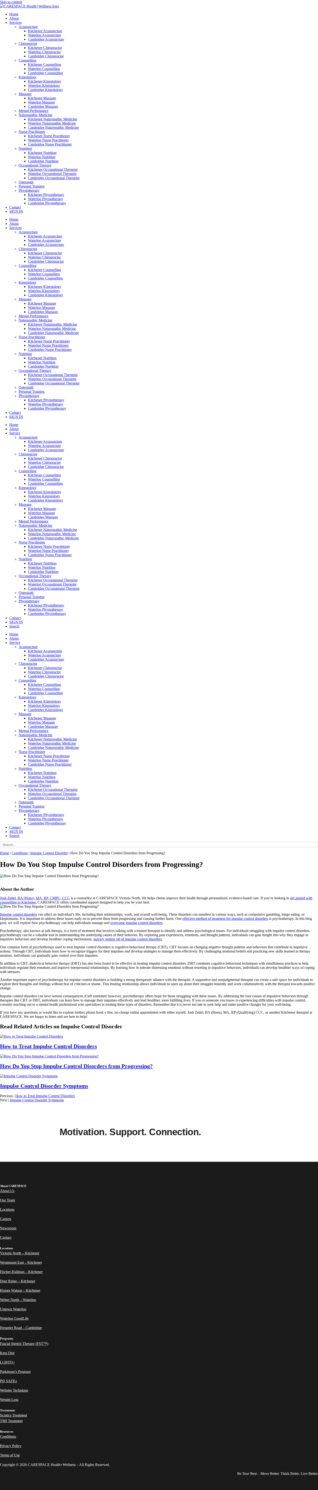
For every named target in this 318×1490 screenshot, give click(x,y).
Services (15, 22)
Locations (7, 1209)
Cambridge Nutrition (43, 161)
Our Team (7, 1200)
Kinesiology (28, 77)
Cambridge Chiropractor (46, 56)
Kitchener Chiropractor (45, 48)
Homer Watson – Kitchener (20, 1290)
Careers (5, 1219)
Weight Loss (9, 1400)
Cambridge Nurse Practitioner (50, 144)
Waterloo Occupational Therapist (52, 174)
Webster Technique (14, 1390)
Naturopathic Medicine (35, 115)
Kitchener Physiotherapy (46, 195)
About (14, 18)
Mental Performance (33, 111)
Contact (15, 207)
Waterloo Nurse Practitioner (48, 140)
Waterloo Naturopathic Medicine (52, 123)
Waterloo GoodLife (14, 1318)
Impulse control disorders (18, 914)
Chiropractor (28, 43)
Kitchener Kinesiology (44, 81)
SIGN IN (16, 211)
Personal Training (31, 186)
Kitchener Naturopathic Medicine (52, 119)
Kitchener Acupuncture (45, 31)
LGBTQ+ (7, 1362)
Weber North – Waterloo (18, 1300)
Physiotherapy (29, 190)
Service (14, 433)
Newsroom (8, 1228)
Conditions (20, 853)
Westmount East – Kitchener (21, 1262)
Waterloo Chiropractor (44, 52)
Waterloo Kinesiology (44, 85)
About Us (7, 1191)
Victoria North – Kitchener (19, 1253)
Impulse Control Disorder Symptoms (44, 1086)
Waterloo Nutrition (41, 157)
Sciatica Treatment (13, 1415)
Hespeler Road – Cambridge (21, 1328)
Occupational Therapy (35, 165)
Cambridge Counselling (45, 73)
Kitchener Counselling (44, 64)
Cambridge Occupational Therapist (53, 178)
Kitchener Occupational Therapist (53, 169)
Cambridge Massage (43, 106)
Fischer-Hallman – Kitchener (21, 1272)
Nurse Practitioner (32, 132)
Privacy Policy (10, 1446)
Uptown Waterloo (13, 1309)
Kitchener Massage (42, 98)
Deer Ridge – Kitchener (17, 1281)
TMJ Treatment (11, 1421)
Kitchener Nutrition (42, 153)
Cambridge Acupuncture (46, 39)
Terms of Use (10, 1455)
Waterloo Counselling (44, 69)
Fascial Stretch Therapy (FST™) (24, 1344)
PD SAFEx (8, 1381)
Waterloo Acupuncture (44, 35)
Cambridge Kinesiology (45, 90)
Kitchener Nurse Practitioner (49, 136)
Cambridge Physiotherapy (47, 203)
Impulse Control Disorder (49, 853)
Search (14, 626)
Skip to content (11, 2)
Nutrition (25, 148)
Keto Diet (7, 1353)
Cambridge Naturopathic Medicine (53, 127)
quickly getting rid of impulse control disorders (127, 939)
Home (13, 14)
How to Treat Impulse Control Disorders (48, 1046)
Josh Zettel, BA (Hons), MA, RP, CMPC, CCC (35, 898)
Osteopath (26, 182)
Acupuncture (28, 27)
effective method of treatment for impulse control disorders (225, 919)
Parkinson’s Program (15, 1372)
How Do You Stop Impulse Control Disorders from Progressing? (76, 1066)
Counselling (27, 60)
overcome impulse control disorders (136, 923)
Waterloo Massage (41, 102)
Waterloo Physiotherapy (45, 199)
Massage (25, 94)
